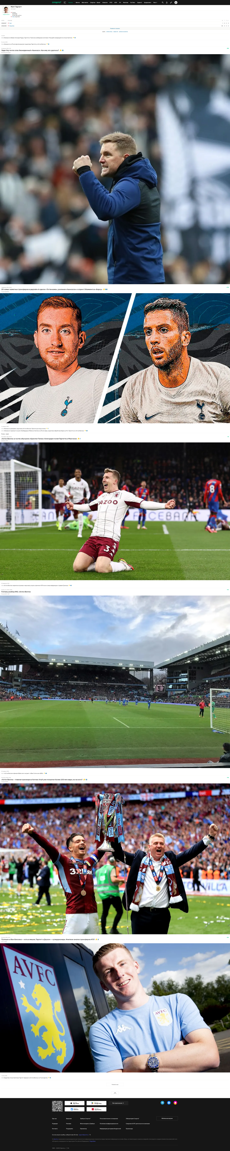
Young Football (4, 781)
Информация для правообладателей (110, 1128)
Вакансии (69, 1118)
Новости (115, 31)
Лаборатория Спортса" (132, 1118)
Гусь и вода (4, 941)
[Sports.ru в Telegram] (163, 1103)
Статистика (109, 31)
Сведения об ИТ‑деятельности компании (138, 1123)
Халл (13, 16)
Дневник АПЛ (4, 440)
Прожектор (83, 1128)
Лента (103, 31)
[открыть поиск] (163, 2)
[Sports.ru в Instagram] (176, 1103)
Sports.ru (56, 1139)
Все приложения (117, 1103)
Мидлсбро (11, 26)
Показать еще (115, 1084)
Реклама (68, 1123)
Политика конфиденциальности (109, 1123)
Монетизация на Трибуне (87, 1123)
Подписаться (6, 14)
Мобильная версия (167, 1118)
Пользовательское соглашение (109, 1118)
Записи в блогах (123, 31)
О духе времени (5, 291)
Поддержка (69, 1128)
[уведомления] (167, 2)
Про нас (54, 1118)
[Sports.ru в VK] (169, 1103)
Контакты (55, 1128)
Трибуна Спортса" (85, 1118)
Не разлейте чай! (5, 594)
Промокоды (129, 1128)
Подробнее (92, 1141)
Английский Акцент (6, 52)
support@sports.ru (84, 1135)
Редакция (55, 1123)
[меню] (65, 2)
